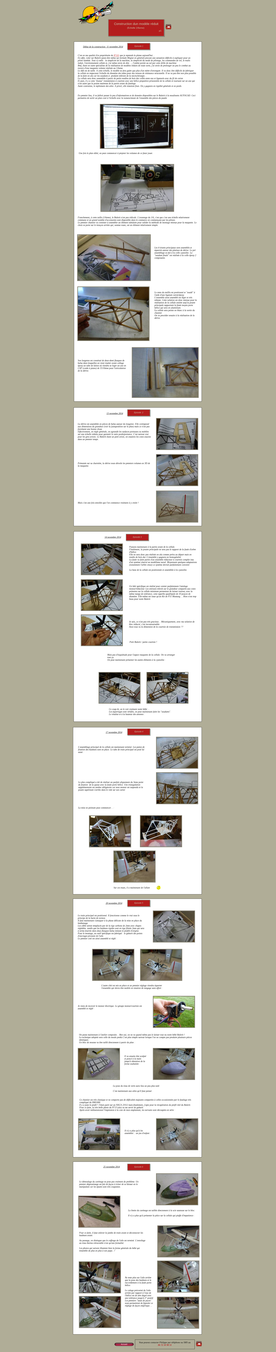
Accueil (124, 1344)
